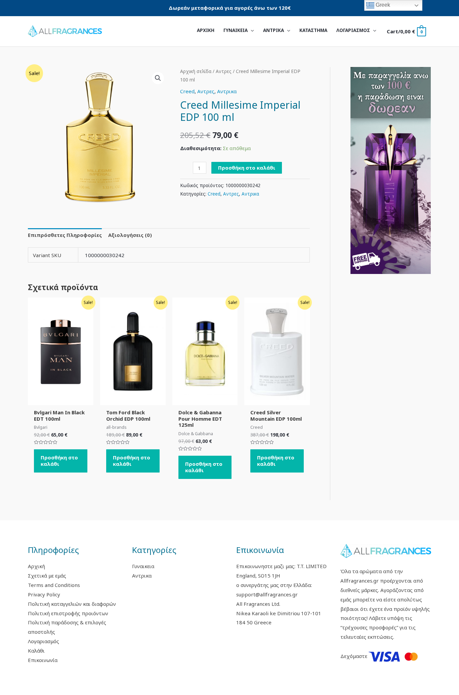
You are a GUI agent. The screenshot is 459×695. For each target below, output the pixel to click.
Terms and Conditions (54, 585)
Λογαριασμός (43, 641)
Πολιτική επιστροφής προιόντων (68, 613)
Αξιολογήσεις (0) (130, 235)
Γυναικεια (143, 566)
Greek (382, 5)
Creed (187, 91)
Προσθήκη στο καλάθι (246, 167)
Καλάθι (36, 650)
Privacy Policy (44, 594)
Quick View (61, 399)
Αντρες (224, 71)
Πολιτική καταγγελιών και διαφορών (72, 603)
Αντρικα (227, 91)
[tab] (65, 235)
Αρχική (36, 566)
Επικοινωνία (42, 660)
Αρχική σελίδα (195, 71)
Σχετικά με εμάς (47, 575)
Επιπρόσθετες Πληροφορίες (65, 235)
